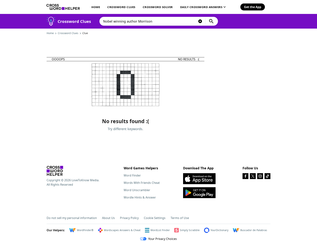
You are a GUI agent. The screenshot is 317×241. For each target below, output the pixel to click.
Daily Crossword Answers (201, 7)
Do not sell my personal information (72, 218)
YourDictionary (219, 230)
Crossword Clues (121, 7)
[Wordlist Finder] (55, 171)
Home (95, 7)
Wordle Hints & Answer (140, 197)
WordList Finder (160, 230)
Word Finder (132, 175)
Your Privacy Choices (162, 239)
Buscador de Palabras (253, 230)
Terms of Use (180, 218)
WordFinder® (85, 230)
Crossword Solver (158, 7)
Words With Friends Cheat (142, 183)
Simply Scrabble (190, 230)
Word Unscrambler (137, 190)
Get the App (252, 7)
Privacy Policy (129, 218)
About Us (108, 218)
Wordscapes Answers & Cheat (122, 230)
